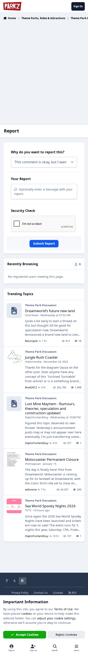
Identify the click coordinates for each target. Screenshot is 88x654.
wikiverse (31, 489)
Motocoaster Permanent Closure (52, 459)
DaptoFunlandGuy (36, 417)
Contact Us (41, 593)
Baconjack (31, 341)
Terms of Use (63, 609)
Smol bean (31, 315)
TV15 (28, 510)
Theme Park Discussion (40, 305)
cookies (26, 614)
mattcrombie (33, 362)
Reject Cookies (66, 635)
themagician (33, 464)
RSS (73, 593)
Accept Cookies (27, 635)
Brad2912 (31, 387)
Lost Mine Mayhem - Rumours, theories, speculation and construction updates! (50, 408)
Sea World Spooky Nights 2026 (50, 505)
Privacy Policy (20, 593)
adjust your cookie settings (56, 618)
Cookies (58, 593)
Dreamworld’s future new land (50, 310)
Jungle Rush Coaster (41, 357)
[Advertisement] (44, 69)
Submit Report (44, 243)
